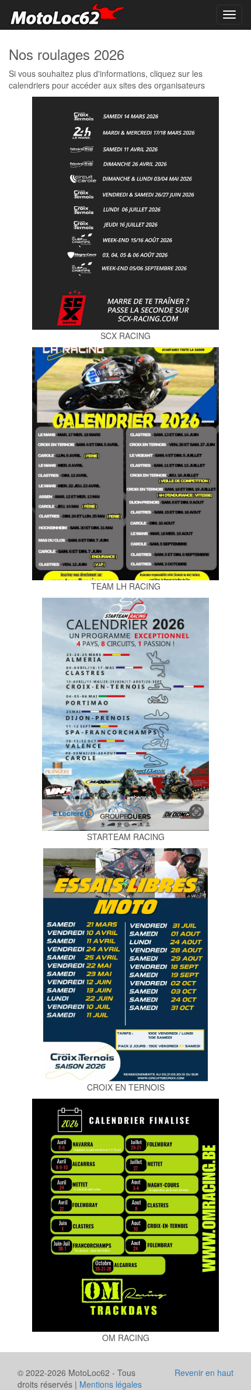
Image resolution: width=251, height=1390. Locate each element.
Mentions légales (110, 1384)
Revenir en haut (204, 1372)
